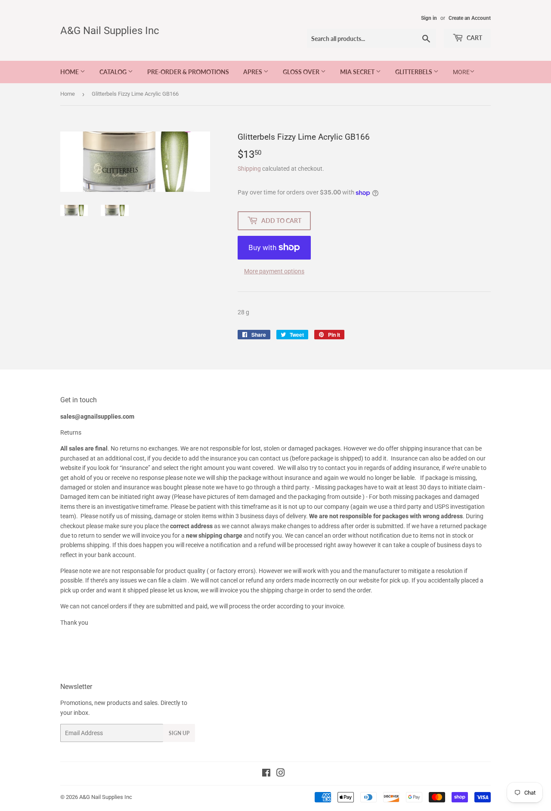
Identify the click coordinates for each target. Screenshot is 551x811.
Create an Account (470, 18)
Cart (473, 37)
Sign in (429, 18)
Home (70, 71)
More (461, 72)
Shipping (249, 168)
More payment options (274, 271)
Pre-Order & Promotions (188, 71)
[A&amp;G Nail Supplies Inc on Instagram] (280, 773)
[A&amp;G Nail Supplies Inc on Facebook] (266, 773)
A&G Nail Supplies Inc (109, 30)
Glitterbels (414, 71)
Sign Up (179, 733)
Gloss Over (302, 71)
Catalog (113, 71)
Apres (253, 71)
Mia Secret (358, 71)
